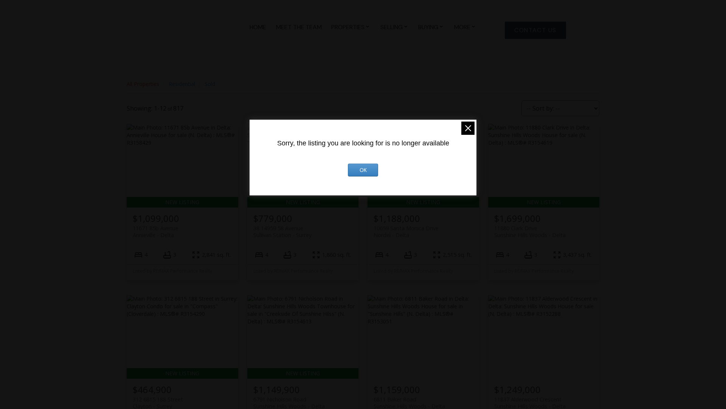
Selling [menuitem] (391, 27)
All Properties (143, 83)
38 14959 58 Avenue (282, 231)
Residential (182, 83)
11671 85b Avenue (155, 231)
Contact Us (535, 30)
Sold (210, 83)
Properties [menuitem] (348, 27)
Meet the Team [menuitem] (299, 27)
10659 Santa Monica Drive (406, 231)
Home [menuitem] (258, 27)
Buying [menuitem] (428, 27)
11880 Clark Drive (530, 231)
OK (363, 170)
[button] (535, 30)
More (462, 27)
